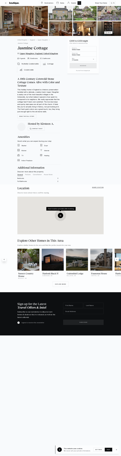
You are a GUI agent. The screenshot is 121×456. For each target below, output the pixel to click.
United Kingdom (22, 40)
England (32, 40)
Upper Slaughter (43, 40)
